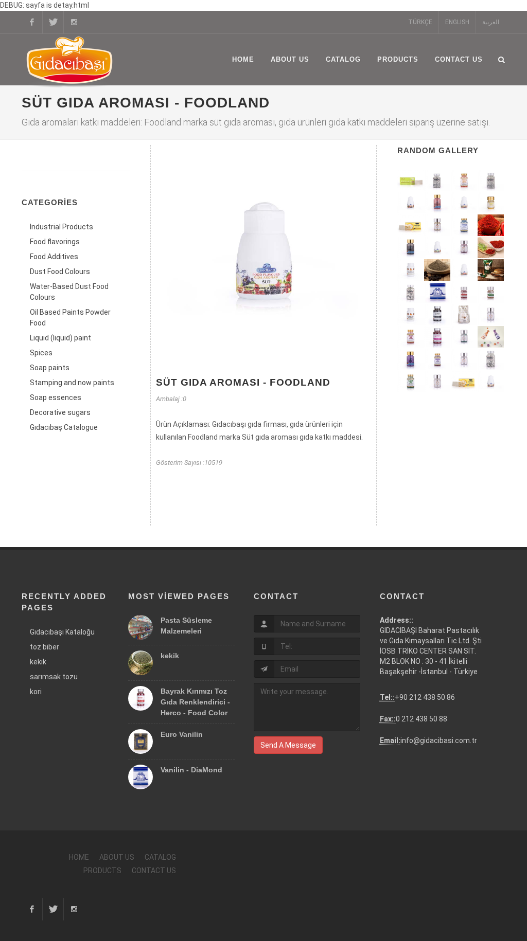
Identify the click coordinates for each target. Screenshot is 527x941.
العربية (490, 22)
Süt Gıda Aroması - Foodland (243, 382)
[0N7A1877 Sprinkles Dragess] (491, 360)
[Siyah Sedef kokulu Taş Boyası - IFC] (410, 248)
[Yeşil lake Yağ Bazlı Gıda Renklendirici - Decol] (410, 382)
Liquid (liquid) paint (60, 338)
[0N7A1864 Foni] (491, 315)
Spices (41, 353)
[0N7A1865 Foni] (464, 337)
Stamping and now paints (72, 382)
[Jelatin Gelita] (410, 225)
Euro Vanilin (182, 734)
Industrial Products (61, 227)
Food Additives (54, 256)
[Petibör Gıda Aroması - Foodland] (464, 203)
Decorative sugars (60, 412)
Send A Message (288, 745)
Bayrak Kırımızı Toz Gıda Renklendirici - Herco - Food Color (195, 702)
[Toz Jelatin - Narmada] (410, 270)
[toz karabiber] (437, 270)
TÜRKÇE (420, 22)
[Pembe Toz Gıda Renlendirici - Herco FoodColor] (437, 337)
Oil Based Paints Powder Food (70, 317)
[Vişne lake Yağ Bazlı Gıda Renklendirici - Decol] (410, 337)
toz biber (44, 647)
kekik (38, 662)
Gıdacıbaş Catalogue (64, 427)
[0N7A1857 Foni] (437, 382)
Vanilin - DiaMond (191, 770)
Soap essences (55, 397)
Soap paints (49, 368)
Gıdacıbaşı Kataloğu (62, 632)
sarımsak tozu (54, 677)
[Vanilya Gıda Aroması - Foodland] (491, 382)
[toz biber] (491, 248)
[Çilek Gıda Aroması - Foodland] (464, 270)
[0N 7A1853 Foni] (464, 248)
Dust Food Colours (60, 271)
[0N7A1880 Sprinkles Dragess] (410, 292)
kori (36, 691)
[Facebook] (32, 22)
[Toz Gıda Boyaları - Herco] (491, 337)
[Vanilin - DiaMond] (437, 292)
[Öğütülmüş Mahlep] (464, 315)
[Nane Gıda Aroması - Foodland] (437, 248)
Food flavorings (55, 242)
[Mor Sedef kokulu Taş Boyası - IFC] (410, 360)
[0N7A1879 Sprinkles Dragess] (491, 181)
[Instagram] (74, 22)
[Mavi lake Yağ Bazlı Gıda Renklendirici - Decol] (464, 225)
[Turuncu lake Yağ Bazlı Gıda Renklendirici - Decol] (464, 181)
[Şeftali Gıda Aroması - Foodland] (410, 203)
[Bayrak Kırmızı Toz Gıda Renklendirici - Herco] (464, 292)
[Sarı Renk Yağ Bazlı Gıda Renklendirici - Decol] (491, 203)
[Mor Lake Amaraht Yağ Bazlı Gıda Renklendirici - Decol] (437, 360)
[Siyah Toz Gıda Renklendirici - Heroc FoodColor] (437, 315)
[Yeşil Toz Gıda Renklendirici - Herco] (491, 292)
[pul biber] (491, 225)
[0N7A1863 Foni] (464, 360)
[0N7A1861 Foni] (437, 225)
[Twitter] (53, 22)
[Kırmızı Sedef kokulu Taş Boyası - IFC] (437, 203)
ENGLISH (457, 22)
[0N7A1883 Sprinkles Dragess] (437, 181)
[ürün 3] (491, 270)
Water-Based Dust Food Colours (69, 291)
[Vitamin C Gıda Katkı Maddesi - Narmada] (410, 315)
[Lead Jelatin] (410, 181)
